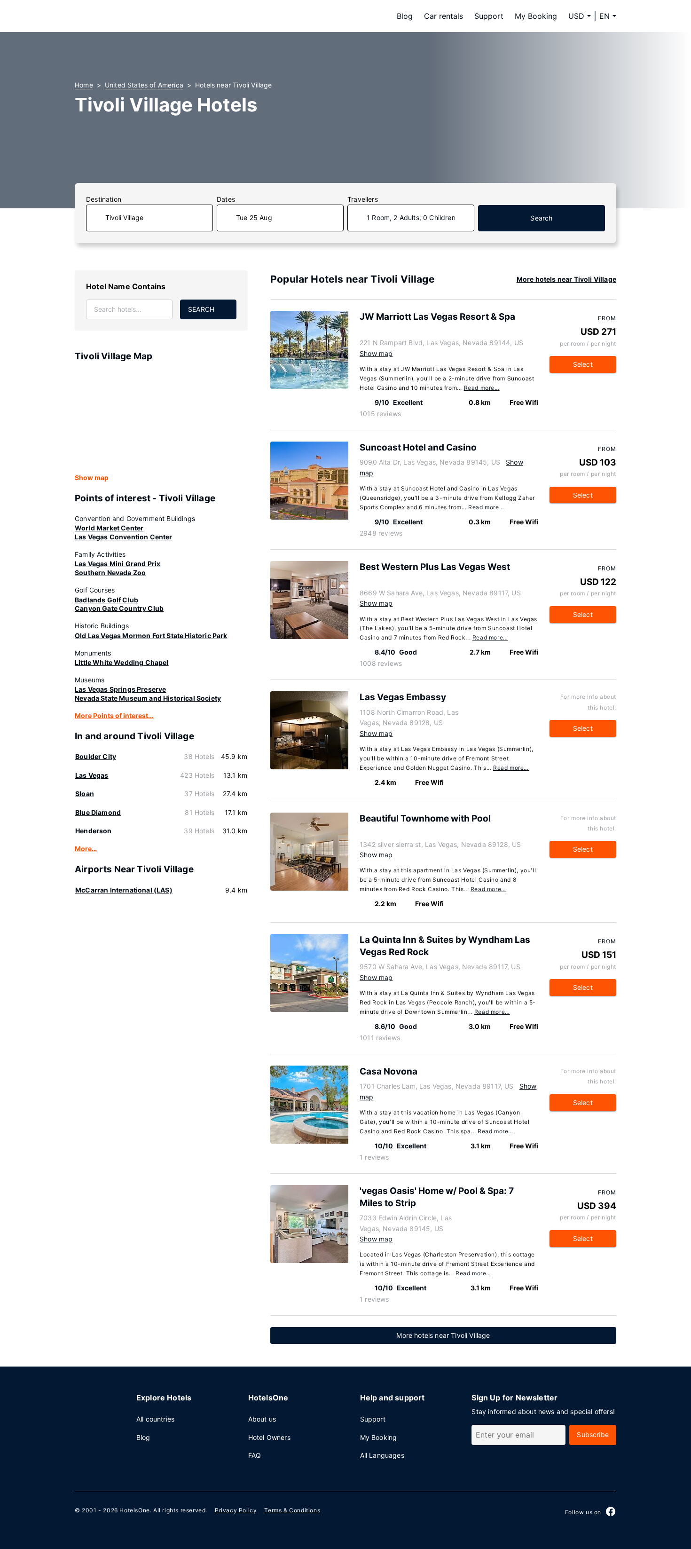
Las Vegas (92, 775)
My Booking (536, 16)
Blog (405, 16)
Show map (92, 478)
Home (84, 85)
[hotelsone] (134, 16)
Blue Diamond (98, 812)
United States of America (144, 85)
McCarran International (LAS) (124, 890)
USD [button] (576, 16)
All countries (155, 1419)
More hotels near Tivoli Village (566, 279)
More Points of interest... (114, 715)
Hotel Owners (269, 1437)
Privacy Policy (236, 1510)
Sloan (84, 794)
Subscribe (593, 1434)
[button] (607, 16)
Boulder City (95, 756)
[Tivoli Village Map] (161, 418)
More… (86, 849)
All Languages (382, 1455)
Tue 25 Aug (254, 217)
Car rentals (443, 16)
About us (262, 1419)
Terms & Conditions (292, 1510)
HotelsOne (134, 1510)
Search (541, 218)
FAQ (254, 1455)
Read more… (482, 387)
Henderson (93, 831)
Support (488, 16)
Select (583, 364)
